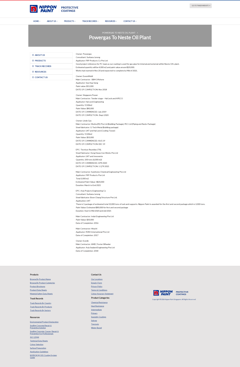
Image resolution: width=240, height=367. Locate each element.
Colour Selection (36, 344)
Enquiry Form (96, 283)
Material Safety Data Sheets (41, 294)
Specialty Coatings (98, 317)
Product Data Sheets (38, 290)
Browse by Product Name (40, 279)
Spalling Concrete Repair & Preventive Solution (41, 326)
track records (43, 66)
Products (69, 21)
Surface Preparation (38, 348)
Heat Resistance (97, 306)
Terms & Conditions (99, 290)
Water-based (96, 328)
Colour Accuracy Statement (102, 294)
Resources (110, 21)
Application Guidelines (39, 352)
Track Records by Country (40, 303)
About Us (51, 21)
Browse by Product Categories (42, 283)
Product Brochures (37, 286)
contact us (41, 77)
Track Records (89, 21)
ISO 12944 (34, 337)
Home (36, 21)
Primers (94, 313)
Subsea (94, 320)
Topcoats (95, 324)
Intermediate (96, 310)
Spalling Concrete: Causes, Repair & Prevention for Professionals (44, 332)
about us (40, 55)
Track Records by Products (41, 307)
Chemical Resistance (99, 302)
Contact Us (129, 21)
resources (40, 72)
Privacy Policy (96, 286)
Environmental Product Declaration (44, 322)
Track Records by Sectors (40, 310)
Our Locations (96, 279)
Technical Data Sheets (39, 341)
